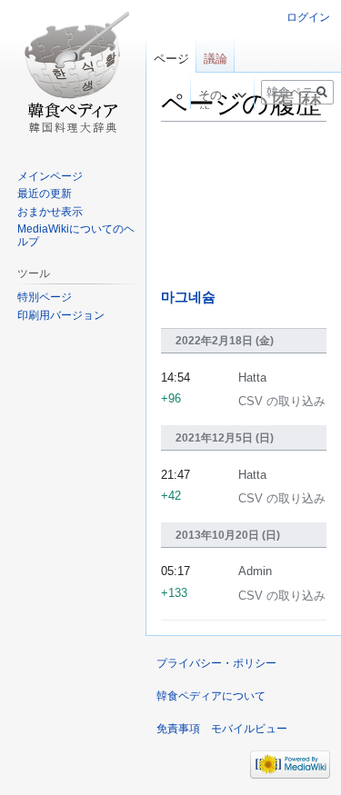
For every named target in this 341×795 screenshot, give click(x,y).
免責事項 (178, 728)
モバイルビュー (249, 728)
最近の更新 (44, 193)
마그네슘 (188, 296)
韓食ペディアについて (211, 696)
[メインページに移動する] (72, 72)
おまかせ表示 (50, 211)
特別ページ (44, 297)
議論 (215, 58)
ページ (171, 58)
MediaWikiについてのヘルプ (76, 235)
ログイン (308, 17)
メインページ (50, 176)
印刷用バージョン (61, 315)
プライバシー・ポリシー (216, 663)
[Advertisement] (243, 205)
